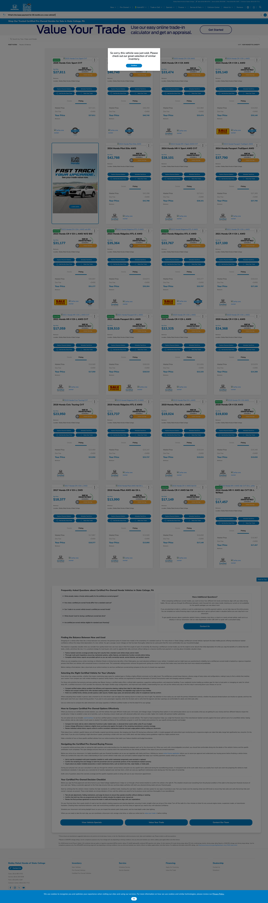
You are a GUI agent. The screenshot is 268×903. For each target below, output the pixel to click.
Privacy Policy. (218, 894)
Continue (134, 65)
